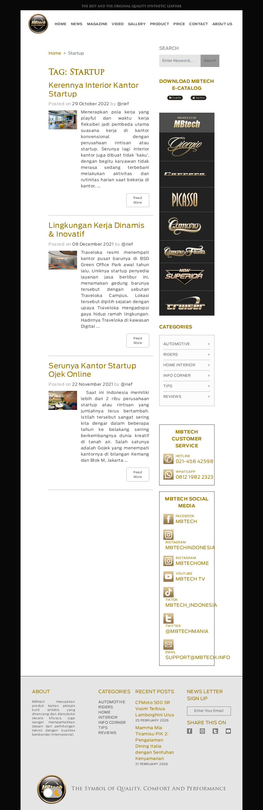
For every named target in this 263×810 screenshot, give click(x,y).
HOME (61, 24)
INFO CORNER (112, 723)
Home (55, 53)
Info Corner (186, 376)
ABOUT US (222, 24)
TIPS (103, 728)
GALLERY (137, 24)
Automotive (186, 344)
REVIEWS (107, 733)
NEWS (77, 24)
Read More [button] (137, 200)
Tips (186, 386)
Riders (186, 354)
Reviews (186, 397)
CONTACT (198, 24)
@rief (123, 104)
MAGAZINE (97, 24)
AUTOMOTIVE (111, 702)
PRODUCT (159, 24)
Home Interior (186, 365)
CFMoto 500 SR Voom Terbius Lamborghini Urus (154, 709)
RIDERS (105, 707)
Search (210, 61)
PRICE (179, 24)
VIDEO (118, 24)
